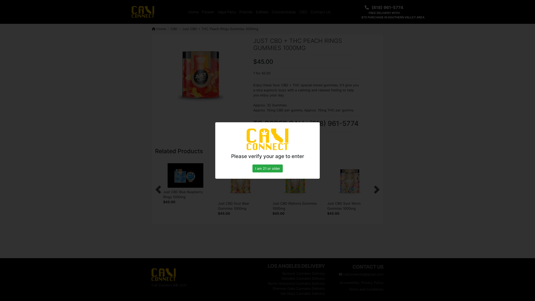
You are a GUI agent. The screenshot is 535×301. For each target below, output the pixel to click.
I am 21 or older (267, 168)
